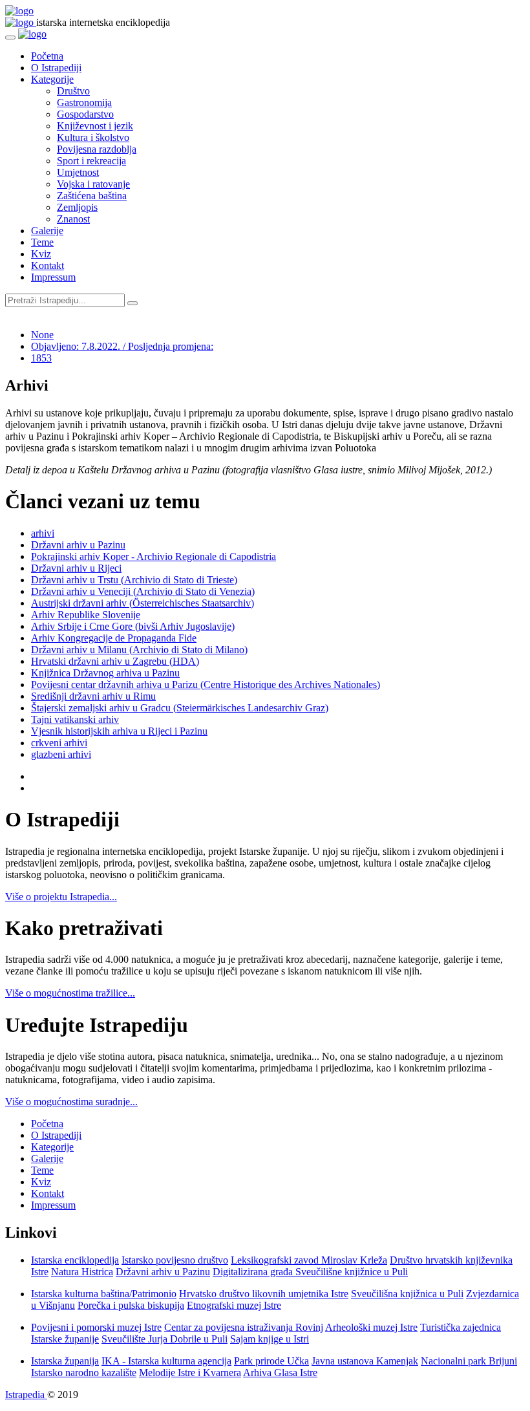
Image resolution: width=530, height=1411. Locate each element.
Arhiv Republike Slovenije (85, 614)
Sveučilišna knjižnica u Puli (407, 1293)
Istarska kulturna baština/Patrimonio (103, 1293)
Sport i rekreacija (91, 160)
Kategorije (52, 79)
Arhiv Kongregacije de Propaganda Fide (113, 637)
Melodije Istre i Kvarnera (190, 1372)
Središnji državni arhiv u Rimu (93, 696)
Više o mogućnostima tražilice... (70, 992)
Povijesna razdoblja (96, 149)
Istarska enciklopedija (75, 1260)
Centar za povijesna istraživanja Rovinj (243, 1327)
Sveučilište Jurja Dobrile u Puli (164, 1338)
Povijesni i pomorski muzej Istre (96, 1327)
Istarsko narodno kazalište (83, 1372)
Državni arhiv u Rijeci (76, 568)
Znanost (73, 218)
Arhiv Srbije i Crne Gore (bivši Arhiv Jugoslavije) (133, 626)
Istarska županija (65, 1360)
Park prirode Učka (271, 1360)
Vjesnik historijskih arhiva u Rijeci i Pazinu (119, 731)
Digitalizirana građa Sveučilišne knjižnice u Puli (310, 1271)
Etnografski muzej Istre (234, 1305)
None (42, 334)
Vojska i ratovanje (93, 183)
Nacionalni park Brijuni (469, 1360)
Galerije (47, 230)
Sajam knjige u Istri (269, 1338)
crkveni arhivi (59, 742)
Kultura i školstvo (93, 137)
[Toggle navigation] (10, 37)
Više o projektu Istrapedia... (61, 896)
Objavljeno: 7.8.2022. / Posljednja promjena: (122, 346)
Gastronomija (84, 102)
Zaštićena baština (92, 195)
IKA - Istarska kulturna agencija (166, 1360)
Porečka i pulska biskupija (131, 1305)
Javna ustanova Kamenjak (365, 1360)
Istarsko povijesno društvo (175, 1260)
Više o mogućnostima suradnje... (71, 1101)
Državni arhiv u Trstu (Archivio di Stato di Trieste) (134, 579)
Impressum (53, 277)
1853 (41, 357)
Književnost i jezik (95, 125)
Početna (47, 55)
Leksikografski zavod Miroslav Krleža (309, 1260)
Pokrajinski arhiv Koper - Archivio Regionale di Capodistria (153, 556)
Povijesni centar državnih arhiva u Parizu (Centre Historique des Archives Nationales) (205, 684)
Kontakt (47, 265)
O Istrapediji (56, 67)
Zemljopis (77, 207)
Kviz (41, 253)
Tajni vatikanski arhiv (75, 719)
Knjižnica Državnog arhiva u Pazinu (105, 672)
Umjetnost (78, 172)
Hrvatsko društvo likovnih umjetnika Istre (263, 1293)
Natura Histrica (82, 1271)
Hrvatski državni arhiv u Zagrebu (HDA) (115, 661)
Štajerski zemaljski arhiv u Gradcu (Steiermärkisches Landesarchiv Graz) (179, 707)
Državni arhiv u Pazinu (78, 544)
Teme (42, 242)
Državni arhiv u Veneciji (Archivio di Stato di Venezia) (143, 591)
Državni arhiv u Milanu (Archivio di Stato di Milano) (139, 649)
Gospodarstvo (85, 114)
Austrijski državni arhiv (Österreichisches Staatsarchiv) (142, 603)
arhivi (42, 533)
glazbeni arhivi (61, 754)
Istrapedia (26, 1394)
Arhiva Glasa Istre (280, 1372)
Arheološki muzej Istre (371, 1327)
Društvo (73, 90)
